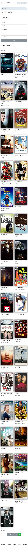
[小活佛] (21, 329)
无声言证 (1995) (4, 367)
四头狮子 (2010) (4, 235)
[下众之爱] (21, 196)
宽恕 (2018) (17, 393)
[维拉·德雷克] (7, 118)
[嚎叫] (7, 63)
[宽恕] (21, 382)
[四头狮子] (7, 223)
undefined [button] (22, 3)
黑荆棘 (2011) (18, 448)
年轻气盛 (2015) (4, 474)
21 (13, 534)
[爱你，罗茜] (21, 302)
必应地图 (14, 544)
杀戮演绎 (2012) (18, 472)
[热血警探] (21, 170)
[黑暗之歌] (7, 276)
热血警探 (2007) (19, 182)
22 (16, 534)
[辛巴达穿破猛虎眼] (21, 63)
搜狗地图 (25, 544)
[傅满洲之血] (21, 410)
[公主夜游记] (7, 329)
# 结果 (3, 50)
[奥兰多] (7, 489)
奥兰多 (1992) (4, 500)
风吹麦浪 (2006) (19, 501)
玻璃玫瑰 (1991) (4, 448)
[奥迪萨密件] (7, 302)
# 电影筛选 (5, 18)
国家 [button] (5, 12)
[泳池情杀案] (21, 144)
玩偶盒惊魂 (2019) (19, 102)
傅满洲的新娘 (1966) (6, 182)
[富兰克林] (7, 250)
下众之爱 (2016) (18, 207)
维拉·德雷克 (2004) (5, 130)
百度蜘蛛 (3, 544)
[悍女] (7, 517)
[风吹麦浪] (21, 489)
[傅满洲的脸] (21, 276)
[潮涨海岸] (21, 223)
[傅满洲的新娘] (7, 170)
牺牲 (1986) (17, 367)
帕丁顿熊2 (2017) (5, 208)
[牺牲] (21, 355)
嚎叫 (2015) (3, 74)
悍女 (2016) (3, 528)
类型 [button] (2, 12)
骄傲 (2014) (17, 130)
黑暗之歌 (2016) (4, 287)
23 (19, 534)
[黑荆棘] (21, 436)
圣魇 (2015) (17, 261)
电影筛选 (10, 12)
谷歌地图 (9, 544)
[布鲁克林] (7, 410)
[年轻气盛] (7, 463)
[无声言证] (7, 355)
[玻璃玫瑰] (7, 436)
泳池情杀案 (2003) (19, 155)
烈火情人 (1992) (4, 155)
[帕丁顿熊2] (7, 197)
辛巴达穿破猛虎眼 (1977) (21, 74)
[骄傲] (21, 118)
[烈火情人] (7, 144)
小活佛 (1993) (18, 339)
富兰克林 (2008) (5, 261)
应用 (14, 40)
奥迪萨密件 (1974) (5, 314)
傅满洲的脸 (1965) (19, 287)
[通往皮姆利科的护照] (7, 90)
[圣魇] (21, 250)
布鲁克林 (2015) (4, 421)
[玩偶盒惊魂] (21, 90)
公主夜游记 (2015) (5, 340)
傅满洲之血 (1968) (19, 421)
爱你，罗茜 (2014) (19, 314)
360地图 (19, 544)
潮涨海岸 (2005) (19, 235)
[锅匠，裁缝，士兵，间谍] (7, 382)
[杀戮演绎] (21, 462)
